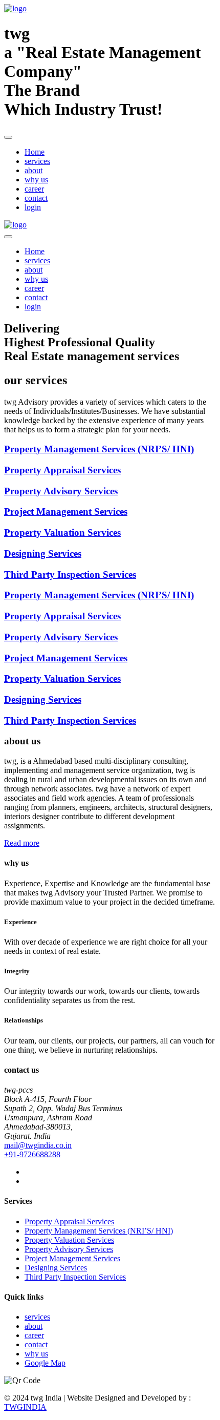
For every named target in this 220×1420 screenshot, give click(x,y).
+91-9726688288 (32, 1154)
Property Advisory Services (69, 1249)
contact (36, 198)
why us (36, 179)
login (33, 207)
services (37, 161)
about (33, 170)
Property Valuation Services (69, 1240)
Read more (21, 843)
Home (35, 152)
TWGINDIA (25, 1407)
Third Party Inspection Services (75, 1276)
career (34, 188)
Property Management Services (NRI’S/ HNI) (99, 1230)
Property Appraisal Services (69, 1221)
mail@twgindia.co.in (38, 1145)
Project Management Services (72, 1258)
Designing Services (56, 1267)
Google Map (45, 1363)
